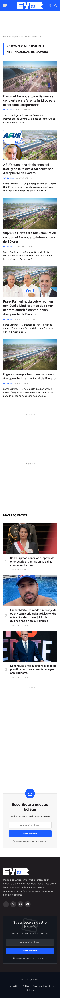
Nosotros (37, 986)
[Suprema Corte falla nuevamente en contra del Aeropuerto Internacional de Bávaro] (30, 213)
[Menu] (5, 5)
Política (26, 986)
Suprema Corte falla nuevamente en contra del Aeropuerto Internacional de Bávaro (29, 237)
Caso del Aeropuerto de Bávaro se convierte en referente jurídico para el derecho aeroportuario (29, 100)
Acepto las (31, 841)
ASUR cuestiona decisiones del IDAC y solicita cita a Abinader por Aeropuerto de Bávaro (28, 169)
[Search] (55, 5)
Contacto (49, 986)
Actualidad (14, 986)
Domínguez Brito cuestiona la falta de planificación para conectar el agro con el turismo (33, 669)
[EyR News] (30, 5)
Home (5, 36)
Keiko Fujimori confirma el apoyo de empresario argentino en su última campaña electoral (32, 561)
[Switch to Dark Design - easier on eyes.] (50, 5)
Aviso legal (32, 990)
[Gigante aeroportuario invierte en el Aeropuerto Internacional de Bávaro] (30, 354)
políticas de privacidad (36, 841)
